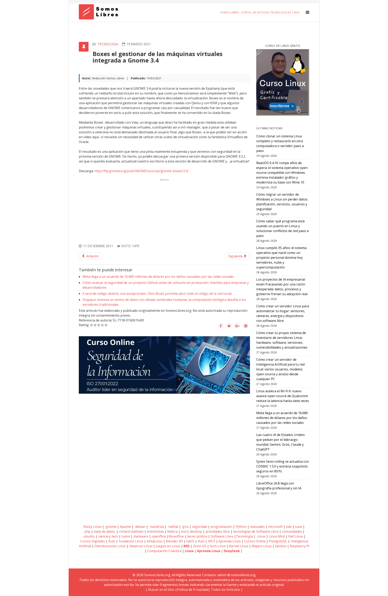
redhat (172, 526)
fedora (172, 531)
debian (140, 526)
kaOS (190, 541)
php (87, 531)
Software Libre (222, 536)
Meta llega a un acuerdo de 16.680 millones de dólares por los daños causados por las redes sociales (158, 276)
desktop (196, 531)
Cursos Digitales (92, 541)
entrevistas (155, 531)
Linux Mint (277, 536)
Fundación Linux (131, 541)
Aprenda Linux (230, 541)
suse (298, 526)
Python (241, 526)
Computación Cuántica (164, 551)
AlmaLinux (154, 541)
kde (289, 526)
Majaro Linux (262, 546)
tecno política (197, 536)
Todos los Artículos (225, 589)
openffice (159, 536)
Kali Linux (295, 536)
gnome (110, 526)
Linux (260, 536)
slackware (140, 536)
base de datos (104, 531)
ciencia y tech (108, 536)
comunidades (292, 531)
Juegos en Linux (168, 546)
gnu (185, 526)
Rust (111, 541)
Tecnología (244, 536)
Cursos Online (255, 541)
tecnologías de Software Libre (255, 531)
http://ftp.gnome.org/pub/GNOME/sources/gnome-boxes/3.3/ (142, 171)
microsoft (275, 526)
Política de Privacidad (192, 589)
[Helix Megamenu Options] (307, 12)
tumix (125, 536)
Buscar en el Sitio (161, 589)
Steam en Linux (140, 546)
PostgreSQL (278, 541)
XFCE (212, 541)
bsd (183, 531)
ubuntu (89, 536)
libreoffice (176, 536)
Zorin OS (199, 546)
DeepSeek (232, 551)
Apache (125, 526)
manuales (257, 526)
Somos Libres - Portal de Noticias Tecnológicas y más (260, 12)
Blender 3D (174, 541)
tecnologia (107, 44)
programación (221, 526)
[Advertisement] (164, 210)
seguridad (199, 526)
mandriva (156, 526)
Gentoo (280, 546)
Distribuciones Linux (110, 546)
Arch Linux (218, 546)
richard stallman (131, 531)
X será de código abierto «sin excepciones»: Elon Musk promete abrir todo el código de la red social (157, 293)
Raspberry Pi (299, 546)
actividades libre (218, 531)
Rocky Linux (92, 526)
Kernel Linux (238, 546)
